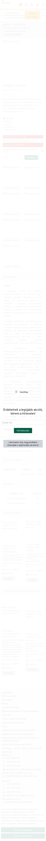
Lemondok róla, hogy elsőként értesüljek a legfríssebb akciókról (23, 443)
